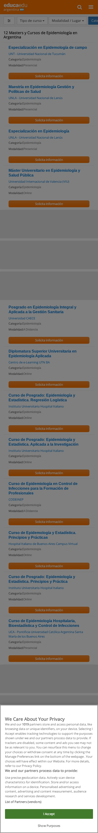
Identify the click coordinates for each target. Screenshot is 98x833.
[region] (49, 769)
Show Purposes (49, 826)
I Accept (49, 814)
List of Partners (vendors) (23, 802)
